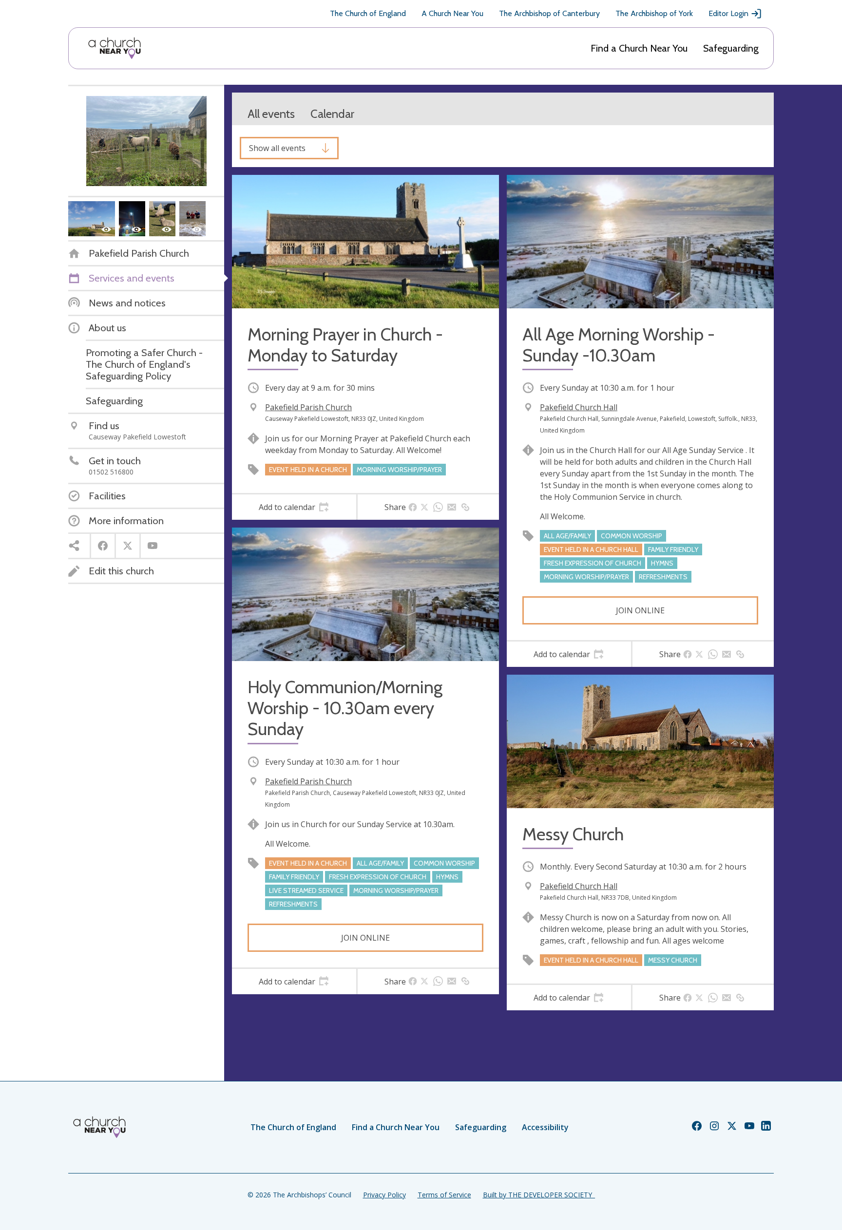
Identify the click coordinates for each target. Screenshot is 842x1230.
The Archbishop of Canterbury (549, 13)
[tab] (294, 507)
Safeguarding (731, 48)
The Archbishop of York (654, 13)
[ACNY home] (114, 48)
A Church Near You (452, 13)
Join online (640, 610)
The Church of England (368, 13)
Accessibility (545, 1127)
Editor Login (728, 13)
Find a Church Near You (639, 48)
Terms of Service (444, 1194)
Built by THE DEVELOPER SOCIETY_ (539, 1194)
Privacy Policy (384, 1194)
